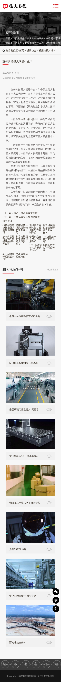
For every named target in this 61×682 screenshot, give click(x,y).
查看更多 (54, 269)
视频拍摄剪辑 (46, 50)
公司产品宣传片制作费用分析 (35, 239)
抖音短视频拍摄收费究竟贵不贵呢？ (22, 240)
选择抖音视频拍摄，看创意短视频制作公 (35, 229)
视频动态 (31, 50)
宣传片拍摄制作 (26, 119)
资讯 (9, 221)
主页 (21, 50)
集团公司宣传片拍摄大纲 (49, 248)
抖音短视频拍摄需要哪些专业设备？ (49, 229)
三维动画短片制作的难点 (27, 217)
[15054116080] (56, 608)
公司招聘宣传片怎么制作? (8, 257)
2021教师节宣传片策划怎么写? (35, 248)
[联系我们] (56, 600)
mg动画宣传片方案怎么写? (49, 239)
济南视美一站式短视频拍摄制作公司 (22, 229)
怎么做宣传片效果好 (22, 255)
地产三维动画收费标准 (25, 213)
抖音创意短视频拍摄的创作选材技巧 (8, 229)
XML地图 (50, 676)
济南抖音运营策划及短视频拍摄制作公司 (8, 240)
